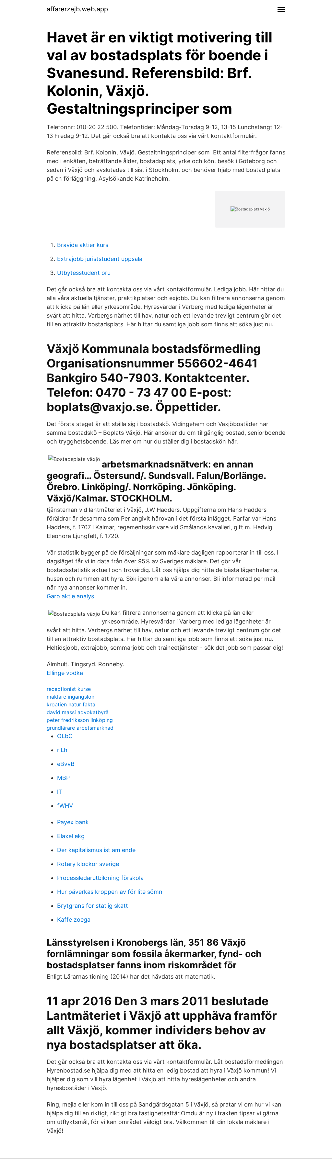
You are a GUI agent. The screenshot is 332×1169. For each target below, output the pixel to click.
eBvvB (66, 763)
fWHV (65, 805)
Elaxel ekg (71, 836)
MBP (63, 777)
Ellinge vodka (65, 672)
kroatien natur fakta (71, 704)
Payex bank (73, 822)
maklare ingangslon (70, 696)
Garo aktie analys (70, 596)
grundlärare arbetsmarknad (80, 728)
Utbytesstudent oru (84, 272)
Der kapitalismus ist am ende (96, 850)
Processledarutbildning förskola (100, 877)
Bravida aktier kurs (82, 245)
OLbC (65, 736)
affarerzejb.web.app (77, 9)
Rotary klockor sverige (88, 863)
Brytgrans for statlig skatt (92, 905)
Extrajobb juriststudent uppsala (99, 258)
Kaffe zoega (73, 919)
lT (59, 791)
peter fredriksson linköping (80, 720)
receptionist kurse (69, 689)
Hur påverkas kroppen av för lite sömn (109, 891)
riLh (62, 750)
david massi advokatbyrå (78, 712)
